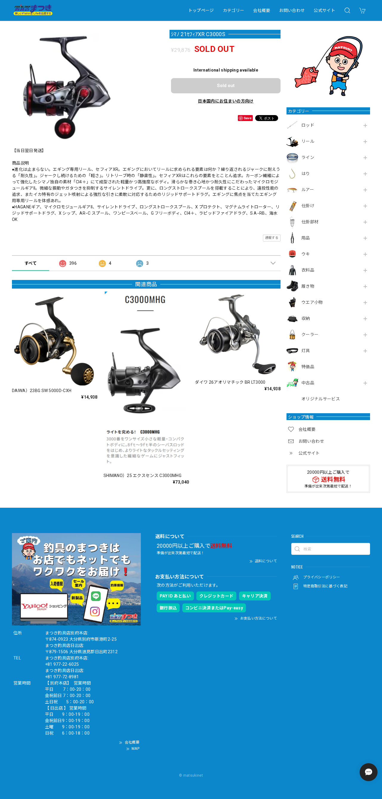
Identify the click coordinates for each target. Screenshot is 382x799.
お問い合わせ (292, 10)
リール (307, 141)
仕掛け (307, 205)
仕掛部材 (309, 221)
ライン (307, 157)
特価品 (307, 366)
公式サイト (324, 10)
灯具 (305, 350)
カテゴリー (233, 10)
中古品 (307, 382)
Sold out (226, 85)
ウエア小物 (312, 302)
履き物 (307, 286)
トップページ (201, 10)
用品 (305, 238)
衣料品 (307, 270)
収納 (305, 318)
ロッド (307, 125)
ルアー (307, 189)
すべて (30, 263)
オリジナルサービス (320, 399)
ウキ (305, 254)
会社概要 (261, 10)
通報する (271, 238)
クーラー (309, 334)
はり (305, 173)
